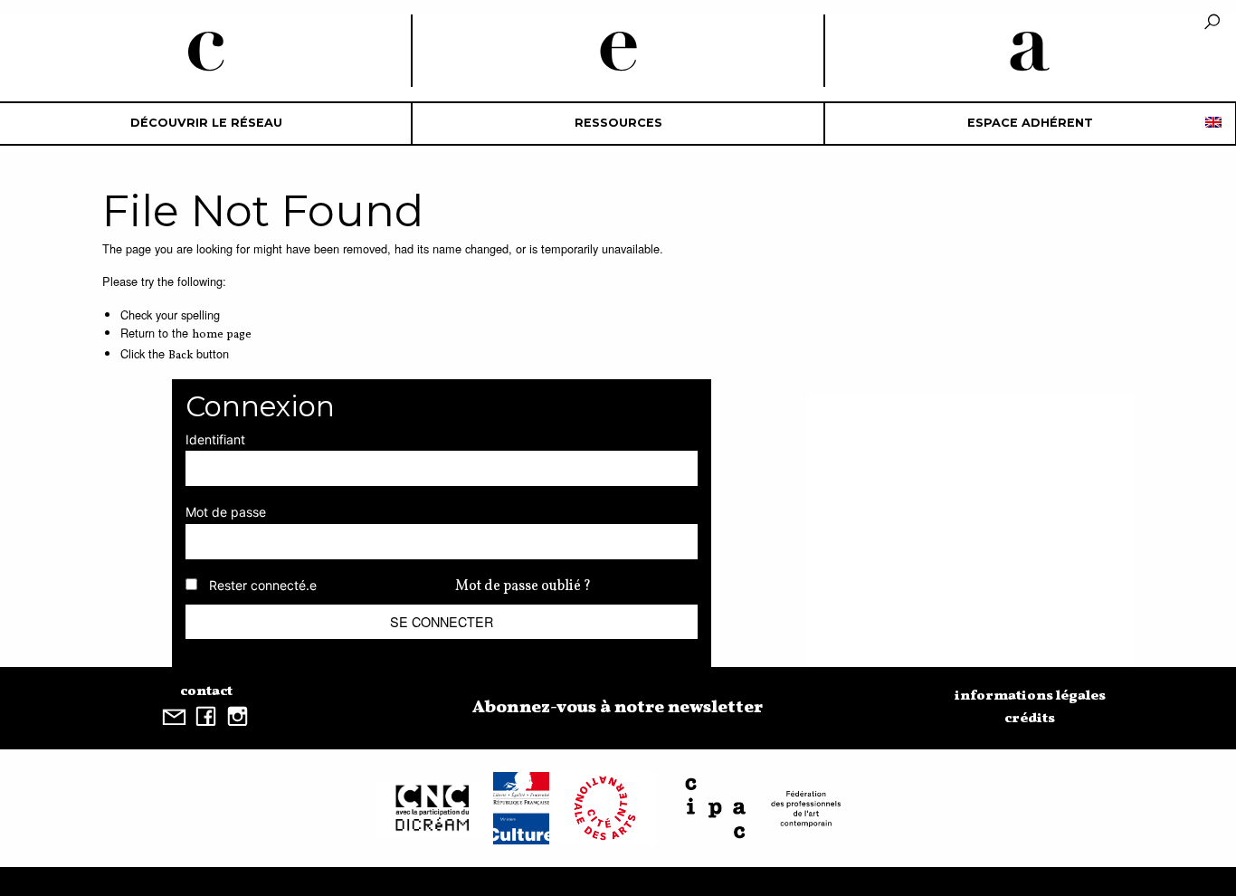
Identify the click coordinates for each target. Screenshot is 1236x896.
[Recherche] (1212, 23)
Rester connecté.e (263, 585)
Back (180, 356)
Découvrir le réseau (206, 122)
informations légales (1030, 696)
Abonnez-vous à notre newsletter (617, 708)
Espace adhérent (1030, 122)
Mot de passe (225, 511)
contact (206, 691)
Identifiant (215, 439)
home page (222, 335)
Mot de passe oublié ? (523, 586)
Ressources (618, 122)
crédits (1029, 719)
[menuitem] (206, 123)
